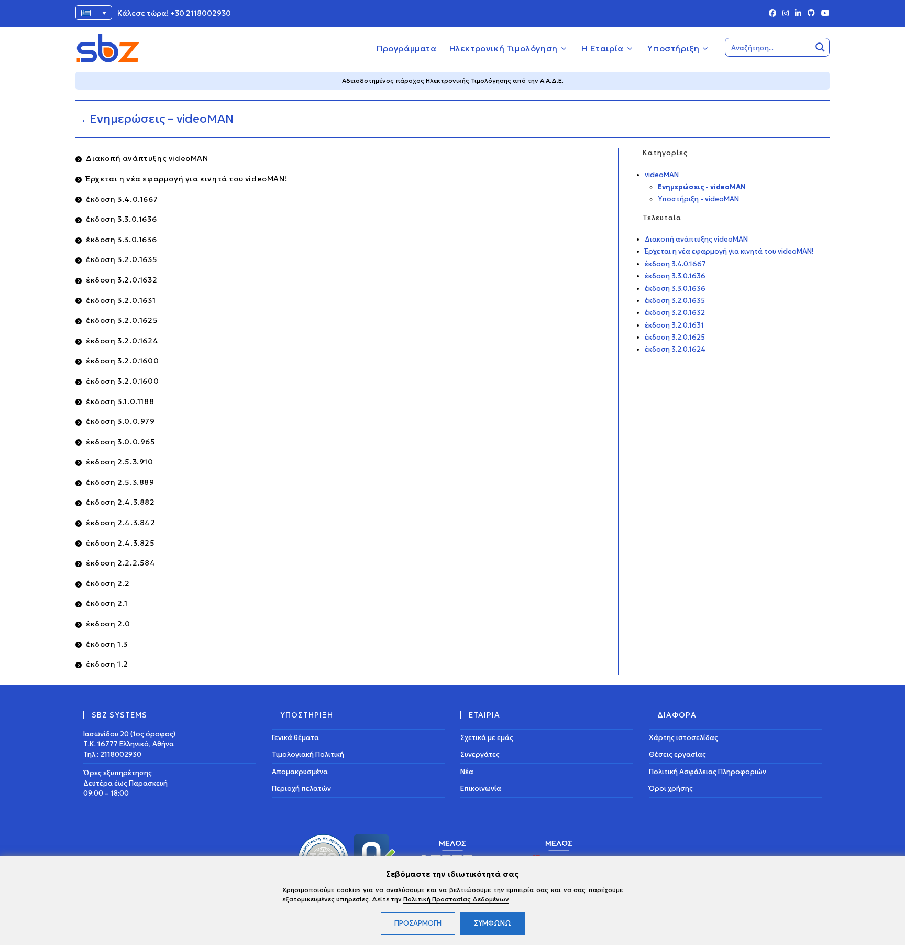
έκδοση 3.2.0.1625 (122, 320)
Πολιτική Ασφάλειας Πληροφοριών (707, 771)
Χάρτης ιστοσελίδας (683, 737)
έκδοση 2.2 (108, 583)
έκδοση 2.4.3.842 (121, 522)
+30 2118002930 (200, 13)
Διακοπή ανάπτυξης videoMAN (147, 158)
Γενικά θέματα (295, 737)
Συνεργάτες (480, 754)
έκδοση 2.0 (108, 623)
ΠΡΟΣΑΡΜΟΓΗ (418, 923)
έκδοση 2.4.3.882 (120, 502)
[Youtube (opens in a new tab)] (824, 13)
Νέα (466, 771)
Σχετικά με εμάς (486, 737)
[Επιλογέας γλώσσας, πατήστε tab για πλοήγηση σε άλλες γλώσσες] (93, 12)
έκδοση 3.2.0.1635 (121, 259)
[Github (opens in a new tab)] (811, 13)
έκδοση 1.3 (107, 644)
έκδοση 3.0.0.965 (121, 442)
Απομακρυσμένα (300, 771)
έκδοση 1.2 (107, 664)
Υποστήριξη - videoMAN (698, 198)
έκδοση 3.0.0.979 (120, 421)
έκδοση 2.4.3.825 (120, 543)
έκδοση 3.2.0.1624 (122, 340)
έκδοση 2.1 (107, 603)
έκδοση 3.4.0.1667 (122, 199)
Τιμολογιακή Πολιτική (308, 754)
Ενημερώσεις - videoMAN (702, 186)
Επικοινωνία (480, 788)
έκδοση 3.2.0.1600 (122, 360)
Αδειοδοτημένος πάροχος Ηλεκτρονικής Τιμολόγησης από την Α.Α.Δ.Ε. (453, 80)
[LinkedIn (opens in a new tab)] (798, 13)
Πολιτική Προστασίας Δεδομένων (456, 899)
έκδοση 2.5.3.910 (119, 461)
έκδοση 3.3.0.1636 (121, 219)
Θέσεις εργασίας (677, 754)
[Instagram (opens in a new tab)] (785, 13)
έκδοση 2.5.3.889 (120, 482)
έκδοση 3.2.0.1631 (121, 300)
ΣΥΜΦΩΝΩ (492, 923)
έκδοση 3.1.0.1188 (120, 401)
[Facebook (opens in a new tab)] (772, 13)
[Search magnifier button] (820, 47)
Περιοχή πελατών (301, 788)
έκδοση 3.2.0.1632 (121, 280)
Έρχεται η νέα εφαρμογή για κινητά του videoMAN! (186, 178)
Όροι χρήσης (671, 788)
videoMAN (662, 174)
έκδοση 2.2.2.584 (121, 563)
